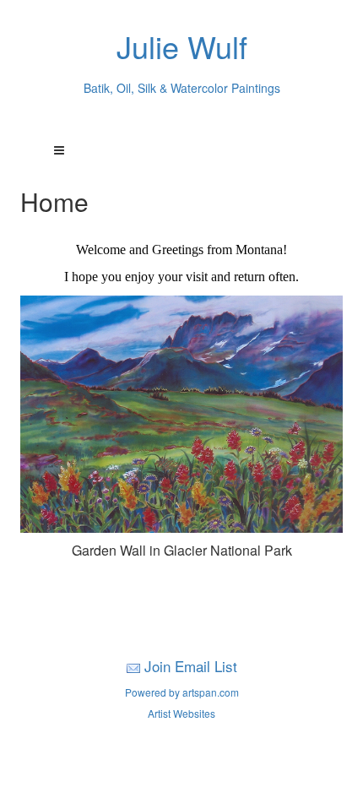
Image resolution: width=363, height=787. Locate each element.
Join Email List (190, 665)
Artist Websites (181, 713)
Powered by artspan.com (182, 692)
